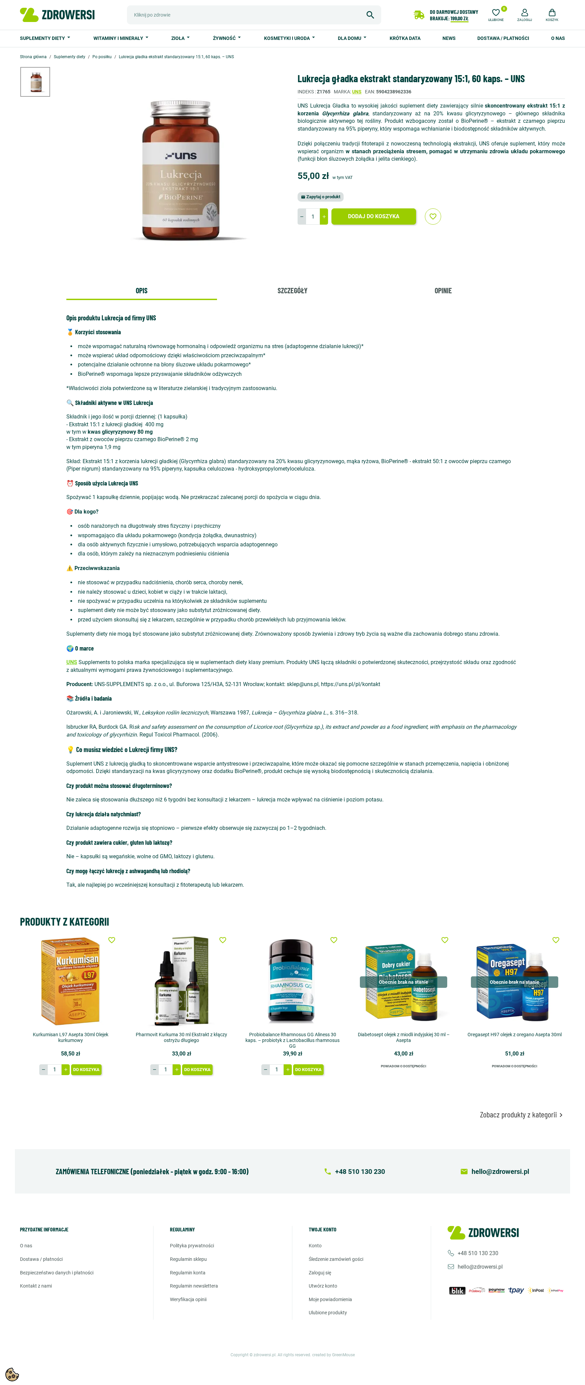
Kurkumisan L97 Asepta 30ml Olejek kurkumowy (70, 1037)
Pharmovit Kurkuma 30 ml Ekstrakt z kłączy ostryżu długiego (181, 1037)
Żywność (225, 38)
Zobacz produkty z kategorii (522, 1114)
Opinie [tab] (443, 290)
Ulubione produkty (328, 1312)
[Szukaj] (370, 15)
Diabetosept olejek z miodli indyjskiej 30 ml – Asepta (404, 1037)
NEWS (449, 38)
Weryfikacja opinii (188, 1299)
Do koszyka (86, 1069)
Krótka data (405, 38)
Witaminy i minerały (118, 38)
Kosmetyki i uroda (287, 38)
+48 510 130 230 (478, 1253)
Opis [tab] (142, 290)
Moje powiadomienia (330, 1299)
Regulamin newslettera (194, 1286)
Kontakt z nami (36, 1286)
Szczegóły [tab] (292, 290)
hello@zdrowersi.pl (480, 1267)
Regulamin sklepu (188, 1259)
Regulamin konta (187, 1272)
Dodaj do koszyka (373, 216)
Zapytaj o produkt (320, 196)
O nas (558, 38)
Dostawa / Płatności (503, 38)
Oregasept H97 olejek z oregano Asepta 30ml (515, 1034)
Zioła (178, 38)
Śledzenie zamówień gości (336, 1259)
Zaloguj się (320, 1272)
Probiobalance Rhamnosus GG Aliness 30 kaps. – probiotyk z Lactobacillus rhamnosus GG (292, 1040)
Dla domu (350, 38)
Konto (315, 1245)
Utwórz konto (323, 1286)
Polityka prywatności (192, 1245)
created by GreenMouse (333, 1355)
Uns (357, 91)
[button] (524, 14)
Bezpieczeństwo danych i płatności (56, 1272)
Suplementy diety (43, 38)
